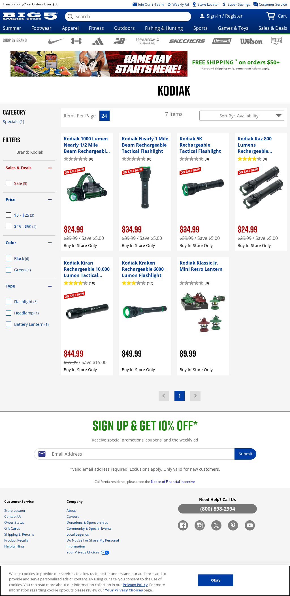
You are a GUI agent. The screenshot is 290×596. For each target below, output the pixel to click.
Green (29, 269)
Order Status (14, 522)
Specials (13, 121)
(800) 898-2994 (217, 508)
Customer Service (272, 4)
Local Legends (78, 534)
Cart (283, 17)
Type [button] (10, 286)
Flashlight (32, 301)
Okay (216, 580)
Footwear (41, 28)
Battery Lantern (34, 324)
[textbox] (145, 454)
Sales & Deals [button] (18, 167)
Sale (27, 183)
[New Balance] (119, 40)
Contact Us (13, 516)
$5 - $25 (31, 215)
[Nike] (56, 40)
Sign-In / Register (224, 16)
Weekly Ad (180, 4)
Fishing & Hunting (164, 28)
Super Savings (238, 4)
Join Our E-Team (150, 4)
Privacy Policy (135, 584)
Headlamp (33, 313)
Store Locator (208, 4)
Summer (12, 28)
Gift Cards (12, 528)
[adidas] (98, 41)
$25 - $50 (32, 226)
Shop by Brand (15, 40)
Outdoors (124, 28)
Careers (73, 516)
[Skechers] (187, 40)
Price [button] (10, 199)
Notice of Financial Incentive (173, 481)
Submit (245, 453)
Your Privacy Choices (124, 590)
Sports (200, 28)
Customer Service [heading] (19, 501)
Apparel (70, 28)
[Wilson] (251, 40)
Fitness (96, 28)
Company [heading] (75, 501)
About (72, 510)
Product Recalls (16, 540)
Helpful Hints (14, 546)
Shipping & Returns (19, 534)
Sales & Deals (273, 28)
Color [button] (11, 242)
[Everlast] (276, 41)
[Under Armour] (76, 40)
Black (28, 258)
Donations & (87, 522)
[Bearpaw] (148, 41)
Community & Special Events (89, 528)
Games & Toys (233, 28)
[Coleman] (222, 40)
